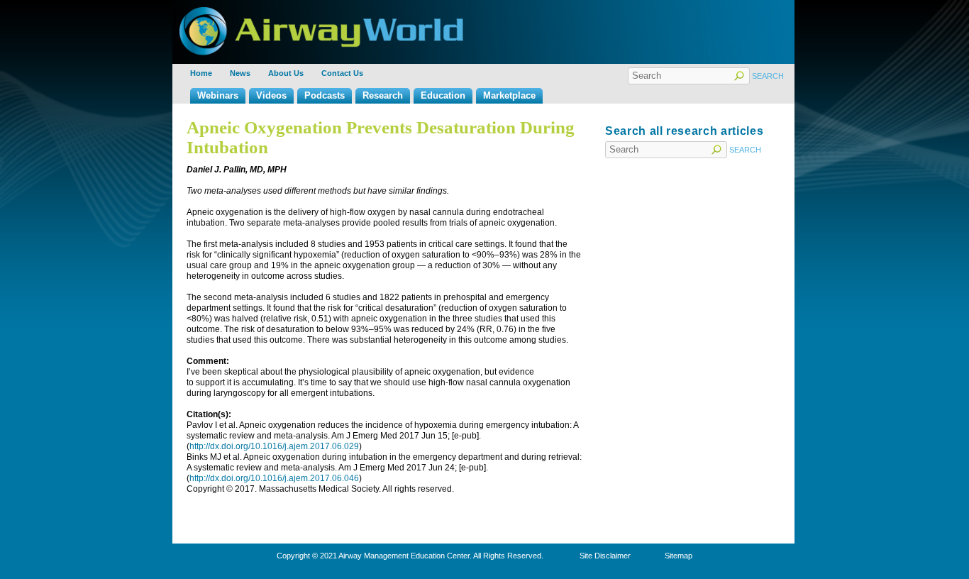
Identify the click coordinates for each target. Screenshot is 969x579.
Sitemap (678, 555)
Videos (271, 95)
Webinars (217, 95)
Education (443, 95)
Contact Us (342, 73)
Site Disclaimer (605, 555)
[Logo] (321, 12)
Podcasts (324, 95)
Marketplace (509, 95)
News (240, 73)
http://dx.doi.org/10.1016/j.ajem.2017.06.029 (274, 446)
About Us (286, 73)
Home (201, 73)
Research (382, 95)
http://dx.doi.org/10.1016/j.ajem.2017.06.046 (274, 478)
